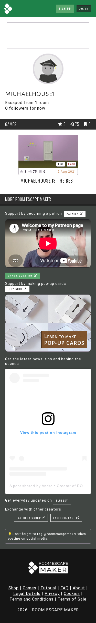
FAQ (64, 588)
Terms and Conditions (31, 599)
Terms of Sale (72, 599)
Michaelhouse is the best (48, 180)
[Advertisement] (48, 35)
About (79, 588)
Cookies (72, 593)
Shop (13, 588)
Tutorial (48, 588)
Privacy (52, 593)
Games (29, 588)
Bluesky (62, 500)
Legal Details (26, 593)
